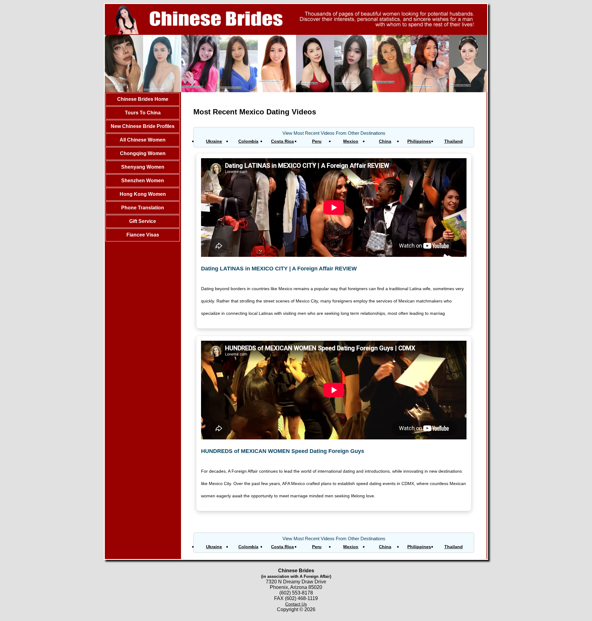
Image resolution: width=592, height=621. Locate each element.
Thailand (453, 141)
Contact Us (296, 604)
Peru (317, 141)
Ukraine (214, 141)
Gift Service (142, 221)
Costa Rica (282, 141)
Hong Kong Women (143, 194)
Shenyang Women (142, 167)
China (385, 141)
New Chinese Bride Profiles (143, 126)
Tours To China (143, 112)
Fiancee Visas (142, 234)
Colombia (248, 141)
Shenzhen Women (142, 180)
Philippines (419, 141)
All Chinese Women (143, 139)
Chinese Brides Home (142, 99)
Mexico (350, 141)
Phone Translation (142, 207)
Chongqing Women (143, 153)
